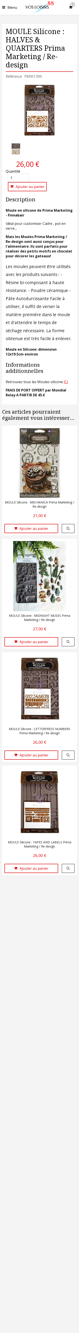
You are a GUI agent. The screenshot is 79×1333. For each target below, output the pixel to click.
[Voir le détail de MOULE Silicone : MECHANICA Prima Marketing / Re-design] (68, 528)
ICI (66, 381)
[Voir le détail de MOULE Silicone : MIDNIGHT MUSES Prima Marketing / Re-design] (68, 641)
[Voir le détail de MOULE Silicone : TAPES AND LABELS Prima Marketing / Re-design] (68, 868)
